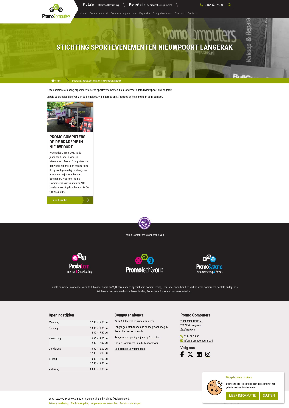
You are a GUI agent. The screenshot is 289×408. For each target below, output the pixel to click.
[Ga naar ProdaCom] (79, 264)
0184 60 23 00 (191, 336)
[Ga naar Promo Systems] (209, 264)
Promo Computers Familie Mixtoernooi (136, 343)
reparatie (168, 287)
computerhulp (153, 287)
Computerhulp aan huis (123, 13)
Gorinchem (153, 291)
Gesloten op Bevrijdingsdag (130, 349)
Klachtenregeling (79, 403)
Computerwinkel (99, 13)
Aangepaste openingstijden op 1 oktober (137, 337)
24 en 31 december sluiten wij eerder (135, 321)
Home (83, 13)
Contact (192, 13)
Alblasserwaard (99, 287)
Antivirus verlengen (130, 403)
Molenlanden (138, 291)
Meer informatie (242, 396)
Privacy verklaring (58, 403)
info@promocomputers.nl (198, 340)
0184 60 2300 (214, 4)
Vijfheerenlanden (121, 287)
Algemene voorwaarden (104, 403)
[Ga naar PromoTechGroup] (144, 264)
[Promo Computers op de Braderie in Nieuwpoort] (70, 117)
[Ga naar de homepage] (56, 12)
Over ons (180, 13)
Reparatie (144, 13)
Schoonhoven (167, 291)
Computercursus (162, 13)
